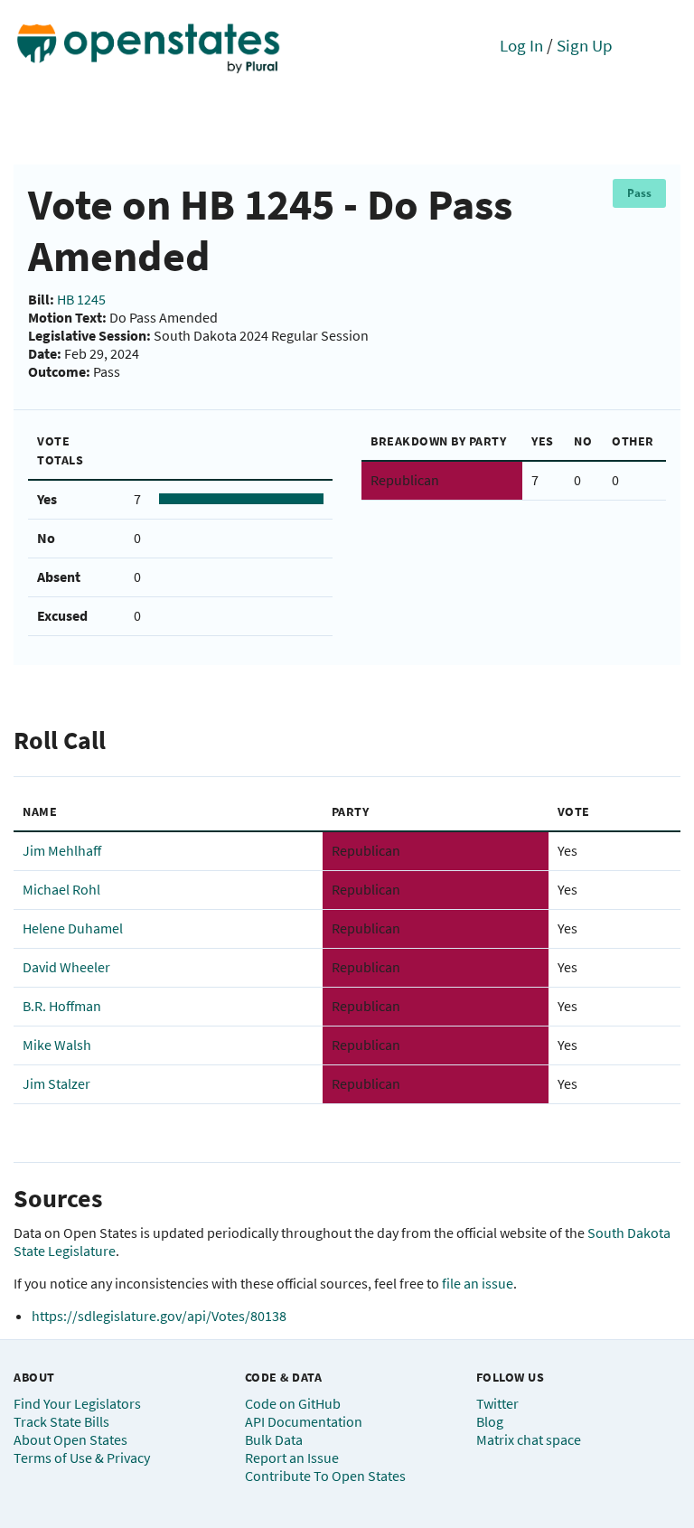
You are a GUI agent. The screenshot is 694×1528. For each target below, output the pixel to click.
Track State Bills (61, 1421)
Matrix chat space (528, 1439)
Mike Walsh (57, 1045)
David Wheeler (66, 967)
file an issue (477, 1283)
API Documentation (303, 1421)
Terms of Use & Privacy (82, 1457)
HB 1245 (81, 299)
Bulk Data (274, 1439)
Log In (521, 45)
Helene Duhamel (73, 928)
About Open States (70, 1439)
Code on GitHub (293, 1403)
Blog (489, 1421)
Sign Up (585, 45)
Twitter (497, 1403)
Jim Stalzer (56, 1083)
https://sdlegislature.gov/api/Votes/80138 (159, 1316)
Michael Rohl (61, 889)
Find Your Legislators (77, 1403)
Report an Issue (292, 1457)
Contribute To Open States (325, 1476)
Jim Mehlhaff (62, 850)
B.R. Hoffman (62, 1006)
